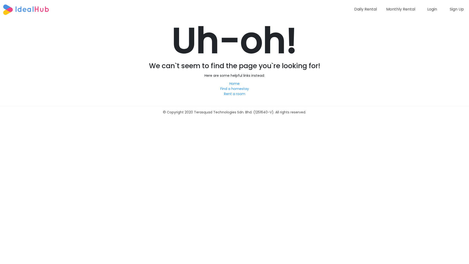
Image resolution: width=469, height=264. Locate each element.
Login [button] (432, 9)
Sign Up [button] (457, 9)
